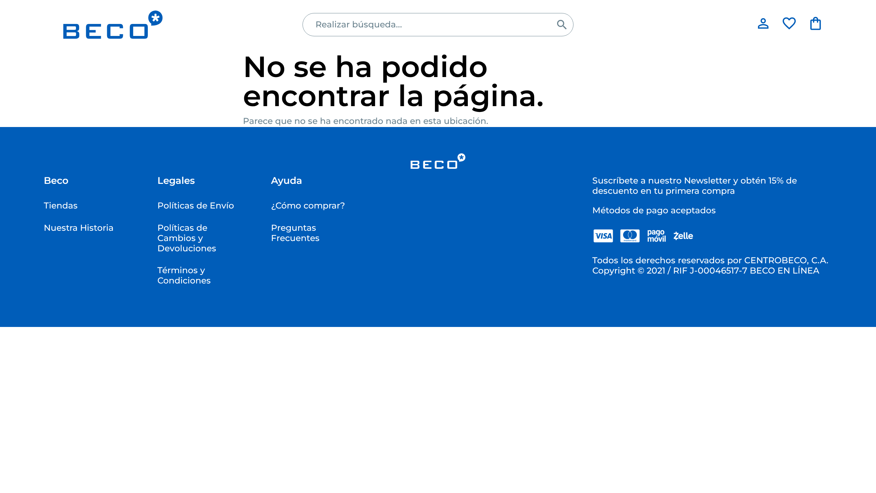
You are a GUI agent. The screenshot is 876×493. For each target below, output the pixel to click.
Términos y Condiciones (184, 275)
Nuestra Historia (79, 228)
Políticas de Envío (195, 205)
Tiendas (61, 205)
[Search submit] (562, 25)
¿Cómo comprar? (308, 205)
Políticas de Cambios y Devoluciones (186, 238)
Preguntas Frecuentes (295, 233)
